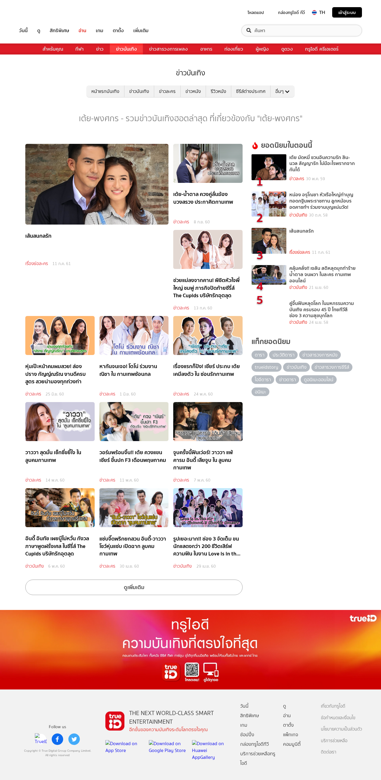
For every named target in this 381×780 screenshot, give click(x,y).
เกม (99, 30)
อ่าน (82, 30)
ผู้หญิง (262, 49)
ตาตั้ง (118, 30)
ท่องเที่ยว (233, 49)
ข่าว (100, 49)
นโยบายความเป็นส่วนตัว (341, 729)
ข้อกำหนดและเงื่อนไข (338, 718)
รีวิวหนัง (218, 91)
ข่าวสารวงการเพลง (168, 49)
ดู (38, 30)
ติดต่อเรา (328, 752)
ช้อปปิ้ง (247, 734)
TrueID (37, 12)
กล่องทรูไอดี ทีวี (291, 12)
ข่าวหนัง (193, 91)
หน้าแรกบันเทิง (105, 91)
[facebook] (57, 739)
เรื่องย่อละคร (36, 263)
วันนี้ (23, 30)
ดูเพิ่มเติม (134, 587)
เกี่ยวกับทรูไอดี (333, 706)
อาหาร (206, 49)
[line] (41, 739)
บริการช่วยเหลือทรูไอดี (257, 758)
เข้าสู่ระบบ (347, 12)
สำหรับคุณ (53, 49)
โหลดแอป (256, 12)
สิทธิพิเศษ (59, 30)
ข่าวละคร (167, 91)
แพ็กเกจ (290, 734)
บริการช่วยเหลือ (334, 741)
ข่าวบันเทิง (126, 49)
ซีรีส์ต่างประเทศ (251, 91)
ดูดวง (287, 49)
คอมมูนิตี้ (292, 744)
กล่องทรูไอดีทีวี (254, 744)
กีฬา (79, 49)
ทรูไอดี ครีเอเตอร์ (321, 49)
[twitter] (74, 739)
